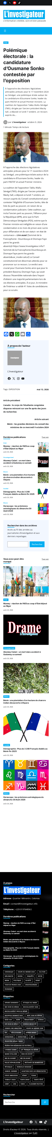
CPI (6, 1033)
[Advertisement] (26, 842)
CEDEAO (41, 1020)
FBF (32, 1037)
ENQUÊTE (30, 976)
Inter (6, 43)
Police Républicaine (12, 1062)
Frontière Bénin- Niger (14, 1041)
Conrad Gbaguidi (29, 1024)
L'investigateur (13, 1122)
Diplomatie (9, 976)
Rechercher (37, 544)
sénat (24, 1075)
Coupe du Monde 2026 (26, 972)
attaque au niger (30, 1003)
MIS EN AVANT (25, 1058)
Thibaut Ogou (10, 1080)
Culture (42, 972)
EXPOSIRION (9, 1037)
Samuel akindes (11, 1071)
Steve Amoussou (11, 1075)
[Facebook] (5, 2)
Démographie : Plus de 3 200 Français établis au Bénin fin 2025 (19, 493)
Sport (37, 980)
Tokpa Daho (25, 1080)
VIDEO (23, 1084)
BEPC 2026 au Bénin (34, 1015)
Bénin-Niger (29, 1020)
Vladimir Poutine (36, 1084)
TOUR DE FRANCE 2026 (13, 985)
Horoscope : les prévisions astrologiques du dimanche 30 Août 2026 (17, 508)
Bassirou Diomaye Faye (14, 1015)
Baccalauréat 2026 (30, 1007)
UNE (14, 1084)
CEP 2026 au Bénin (12, 1024)
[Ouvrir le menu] (5, 30)
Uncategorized (8, 457)
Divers (5, 472)
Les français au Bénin (29, 1050)
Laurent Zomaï (11, 1050)
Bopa (18, 1020)
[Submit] (45, 1102)
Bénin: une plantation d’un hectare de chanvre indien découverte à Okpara (19, 477)
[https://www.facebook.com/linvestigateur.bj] (31, 1122)
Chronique (9, 972)
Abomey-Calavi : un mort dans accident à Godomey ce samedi (17, 461)
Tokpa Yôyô (38, 1080)
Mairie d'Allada (11, 1054)
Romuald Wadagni (24, 1067)
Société (5, 489)
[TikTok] (19, 2)
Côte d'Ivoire (16, 1033)
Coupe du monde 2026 (34, 1028)
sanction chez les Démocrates (33, 1071)
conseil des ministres (13, 1028)
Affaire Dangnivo (12, 1003)
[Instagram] (18, 378)
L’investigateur (19, 122)
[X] (10, 2)
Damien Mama (31, 1033)
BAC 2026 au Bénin (12, 1007)
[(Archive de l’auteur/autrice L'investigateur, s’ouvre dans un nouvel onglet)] (5, 123)
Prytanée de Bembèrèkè (34, 1062)
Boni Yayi (8, 1020)
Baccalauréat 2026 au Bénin (16, 1011)
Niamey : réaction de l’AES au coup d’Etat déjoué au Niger (19, 447)
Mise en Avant (26, 1054)
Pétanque (8, 1067)
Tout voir (45, 437)
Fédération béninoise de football (18, 1045)
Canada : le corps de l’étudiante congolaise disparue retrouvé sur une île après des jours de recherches (24, 408)
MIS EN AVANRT (10, 1058)
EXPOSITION (14, 389)
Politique (17, 980)
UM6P (7, 1084)
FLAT (35, 1133)
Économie (8, 989)
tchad (33, 1075)
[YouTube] (14, 2)
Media (7, 980)
